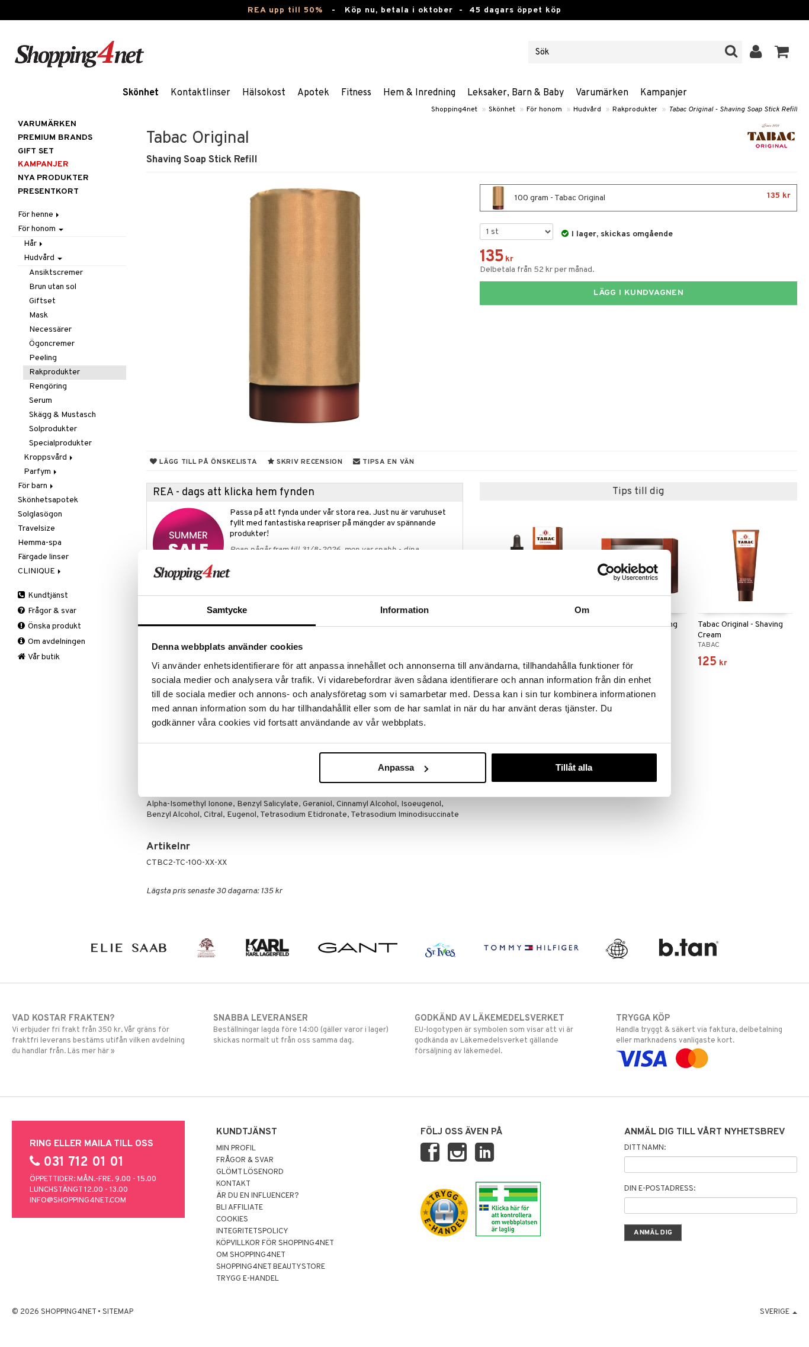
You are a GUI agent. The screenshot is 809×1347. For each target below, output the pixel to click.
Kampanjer (663, 93)
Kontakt (233, 1184)
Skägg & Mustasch (62, 415)
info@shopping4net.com (78, 1200)
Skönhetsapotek (48, 500)
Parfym (38, 472)
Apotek (313, 93)
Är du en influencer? (257, 1196)
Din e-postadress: (659, 1189)
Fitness (356, 93)
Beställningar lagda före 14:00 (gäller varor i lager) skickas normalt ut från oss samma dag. (301, 1029)
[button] (782, 52)
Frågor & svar (51, 611)
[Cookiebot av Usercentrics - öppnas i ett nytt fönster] (606, 572)
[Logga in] (756, 52)
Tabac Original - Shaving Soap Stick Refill (733, 109)
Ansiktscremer (56, 273)
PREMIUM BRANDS (55, 138)
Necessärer (50, 330)
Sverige (775, 1312)
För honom (544, 109)
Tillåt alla (574, 767)
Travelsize (36, 529)
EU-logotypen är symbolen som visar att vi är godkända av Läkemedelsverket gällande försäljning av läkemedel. (494, 1034)
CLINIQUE (37, 571)
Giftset (42, 301)
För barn (33, 486)
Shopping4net (454, 109)
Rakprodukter (634, 109)
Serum (40, 401)
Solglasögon (40, 514)
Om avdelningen (55, 642)
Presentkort (48, 192)
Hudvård (587, 109)
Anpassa (396, 767)
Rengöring (48, 386)
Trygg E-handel (247, 1279)
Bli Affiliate (239, 1208)
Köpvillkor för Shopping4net (275, 1243)
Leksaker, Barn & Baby (515, 93)
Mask (38, 315)
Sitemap (117, 1312)
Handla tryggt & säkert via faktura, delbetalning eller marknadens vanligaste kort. (699, 1029)
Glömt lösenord (250, 1172)
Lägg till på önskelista (207, 462)
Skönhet (141, 93)
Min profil (236, 1148)
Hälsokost (263, 93)
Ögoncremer (52, 344)
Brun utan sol (52, 287)
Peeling (43, 358)
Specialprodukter (60, 443)
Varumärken (602, 93)
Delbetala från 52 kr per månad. (537, 270)
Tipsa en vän (387, 462)
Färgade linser (43, 557)
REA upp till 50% (285, 10)
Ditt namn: (645, 1148)
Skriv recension (308, 462)
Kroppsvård (46, 458)
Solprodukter (53, 429)
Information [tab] (404, 610)
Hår (31, 244)
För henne (36, 215)
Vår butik (43, 657)
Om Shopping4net (250, 1255)
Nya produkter (53, 178)
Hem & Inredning (419, 93)
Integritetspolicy (252, 1231)
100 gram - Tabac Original (652, 197)
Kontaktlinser (200, 93)
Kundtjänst (47, 596)
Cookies (232, 1219)
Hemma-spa (40, 543)
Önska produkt (53, 626)
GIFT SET (36, 151)
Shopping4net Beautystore (270, 1267)
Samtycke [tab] (227, 610)
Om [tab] (581, 610)
